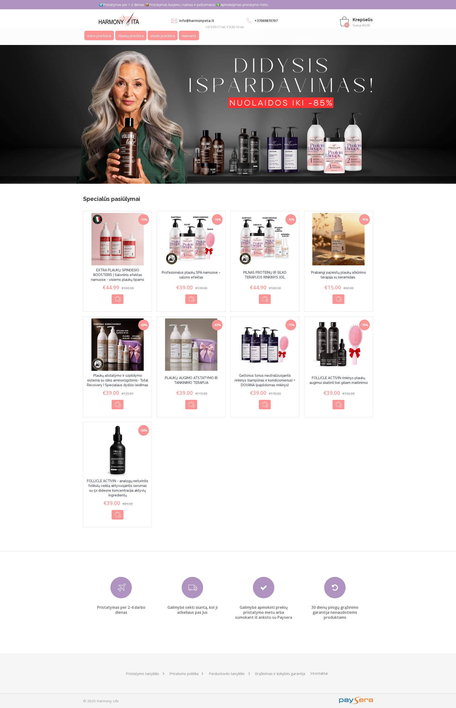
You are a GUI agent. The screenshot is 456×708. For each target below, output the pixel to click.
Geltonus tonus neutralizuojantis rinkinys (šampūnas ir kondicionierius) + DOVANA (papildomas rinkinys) (265, 380)
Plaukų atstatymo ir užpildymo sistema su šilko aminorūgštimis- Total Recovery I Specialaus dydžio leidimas (117, 380)
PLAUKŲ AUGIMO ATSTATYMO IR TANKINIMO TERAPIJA (191, 380)
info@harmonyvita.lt (196, 20)
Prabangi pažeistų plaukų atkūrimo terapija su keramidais (338, 275)
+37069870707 (266, 20)
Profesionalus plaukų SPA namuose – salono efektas (191, 275)
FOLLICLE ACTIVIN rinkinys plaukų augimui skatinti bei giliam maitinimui (338, 380)
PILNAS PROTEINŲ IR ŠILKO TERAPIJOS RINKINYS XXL (264, 275)
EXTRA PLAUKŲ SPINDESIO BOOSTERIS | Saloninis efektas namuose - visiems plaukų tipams (117, 275)
